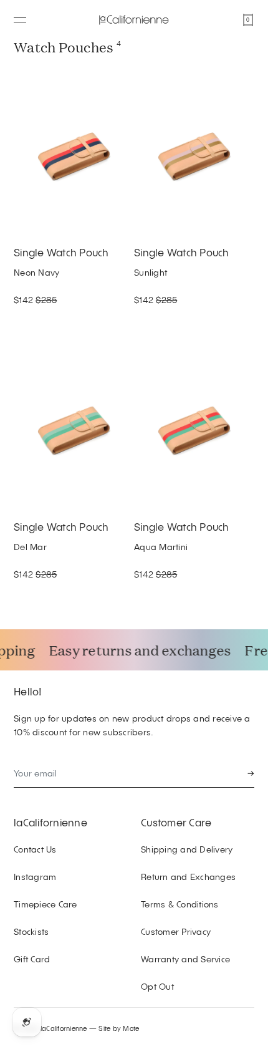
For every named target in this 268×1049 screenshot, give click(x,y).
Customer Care (176, 822)
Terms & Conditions (180, 904)
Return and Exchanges (188, 876)
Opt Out (157, 986)
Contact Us (35, 849)
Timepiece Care (45, 904)
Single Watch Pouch (61, 252)
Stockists (31, 931)
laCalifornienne (50, 822)
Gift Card (32, 959)
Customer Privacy (176, 931)
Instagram (35, 876)
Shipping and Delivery (186, 849)
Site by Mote (118, 1028)
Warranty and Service (185, 959)
